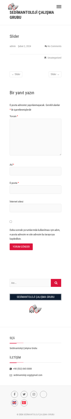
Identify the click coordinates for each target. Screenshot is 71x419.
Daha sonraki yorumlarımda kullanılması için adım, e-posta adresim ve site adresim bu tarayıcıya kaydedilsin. (35, 234)
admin (13, 46)
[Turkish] (24, 403)
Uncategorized (54, 57)
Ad (12, 164)
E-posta (14, 183)
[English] (14, 403)
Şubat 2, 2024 (24, 46)
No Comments (54, 46)
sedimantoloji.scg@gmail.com (27, 375)
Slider (16, 74)
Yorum (14, 116)
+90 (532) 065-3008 (22, 368)
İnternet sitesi (16, 201)
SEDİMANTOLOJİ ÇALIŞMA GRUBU (32, 15)
